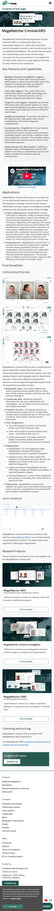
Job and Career (9, 831)
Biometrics (7, 785)
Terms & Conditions (11, 849)
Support (5, 846)
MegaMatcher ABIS (20, 537)
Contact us (12, 761)
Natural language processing (15, 788)
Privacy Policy (8, 853)
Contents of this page (14, 8)
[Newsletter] (50, 901)
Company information (12, 804)
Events (5, 824)
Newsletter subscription (13, 821)
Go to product (26, 609)
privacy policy (16, 898)
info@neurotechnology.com (15, 868)
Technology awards (11, 807)
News (4, 817)
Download (6, 843)
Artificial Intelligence (11, 781)
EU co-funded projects (12, 856)
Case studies (8, 810)
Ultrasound (7, 792)
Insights (5, 827)
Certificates (7, 814)
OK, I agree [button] (12, 906)
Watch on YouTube (27, 186)
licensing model (31, 742)
